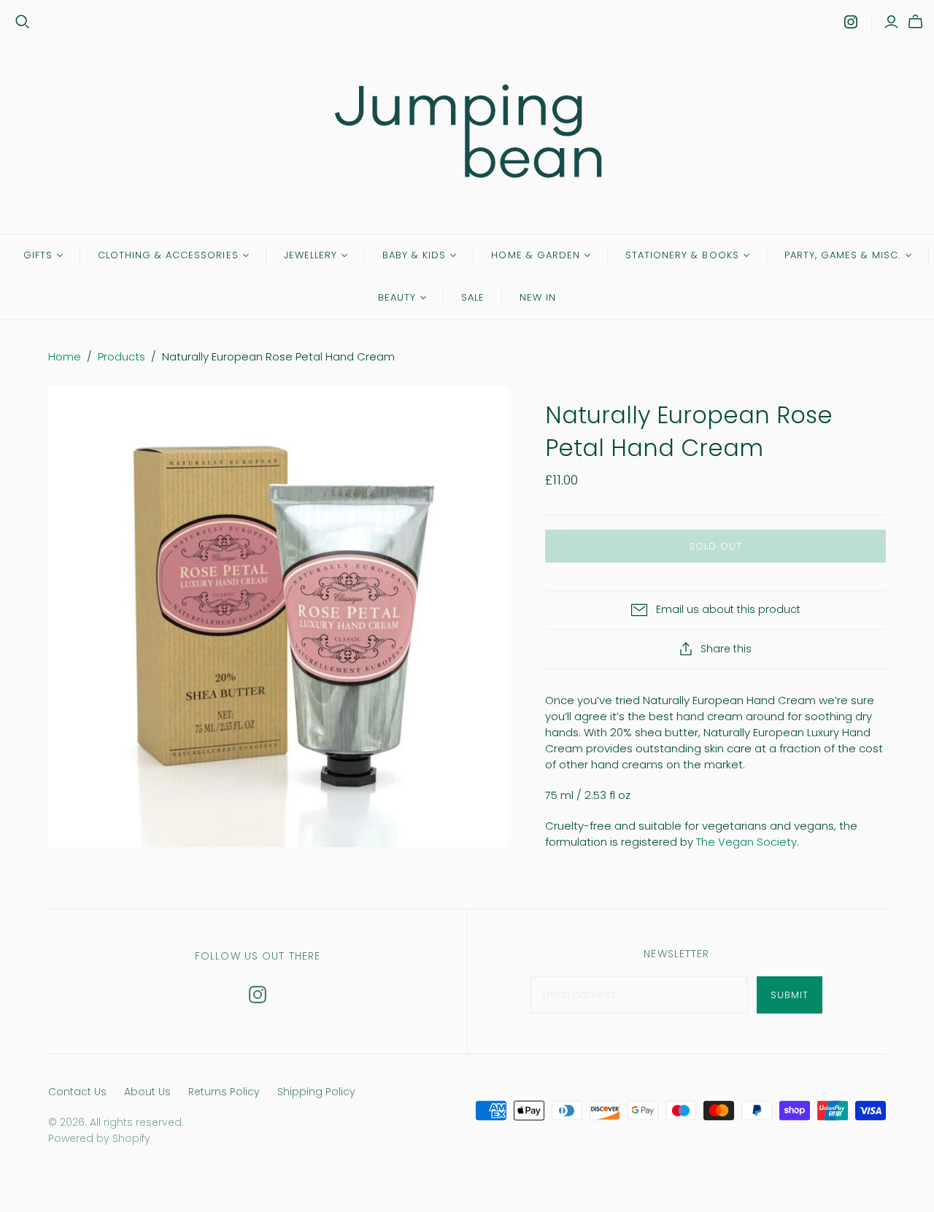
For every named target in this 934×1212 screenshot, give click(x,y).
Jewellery (310, 255)
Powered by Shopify (99, 1138)
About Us (147, 1091)
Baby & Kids (414, 255)
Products (121, 356)
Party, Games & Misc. (842, 255)
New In (538, 297)
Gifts (38, 255)
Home (64, 356)
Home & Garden (535, 255)
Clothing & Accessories (168, 255)
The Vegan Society (746, 841)
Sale (473, 297)
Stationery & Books (682, 255)
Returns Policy (224, 1091)
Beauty (397, 297)
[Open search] (22, 22)
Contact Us (77, 1091)
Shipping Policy (316, 1091)
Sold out (715, 546)
